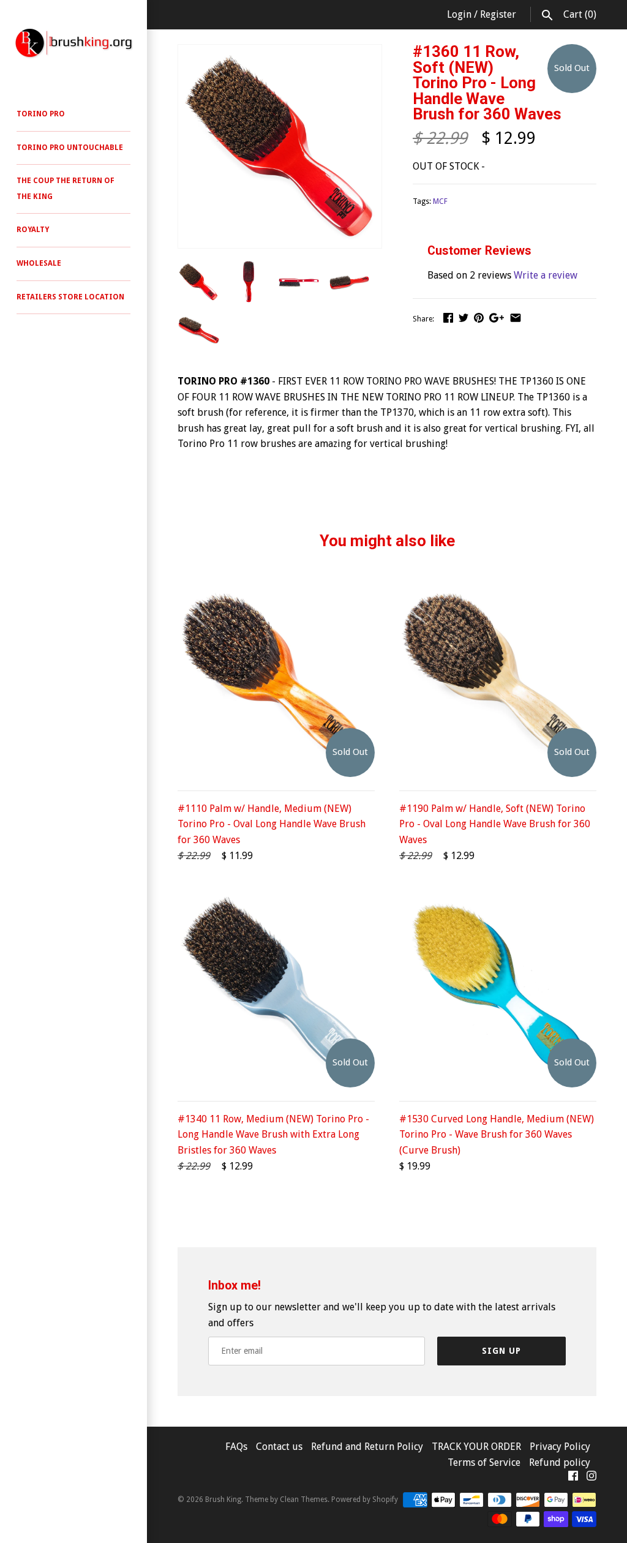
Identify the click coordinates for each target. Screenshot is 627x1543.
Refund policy (559, 1462)
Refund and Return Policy (367, 1446)
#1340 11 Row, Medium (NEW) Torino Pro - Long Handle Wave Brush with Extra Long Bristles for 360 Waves (273, 1134)
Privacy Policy (560, 1446)
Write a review (545, 275)
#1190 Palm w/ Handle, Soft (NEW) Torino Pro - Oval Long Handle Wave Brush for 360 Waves (494, 824)
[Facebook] (573, 1478)
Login (459, 14)
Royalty (33, 229)
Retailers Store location (70, 297)
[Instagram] (591, 1478)
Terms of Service (484, 1462)
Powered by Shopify (364, 1499)
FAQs (236, 1446)
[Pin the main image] (479, 317)
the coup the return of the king (66, 188)
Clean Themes (304, 1499)
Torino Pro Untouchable (70, 147)
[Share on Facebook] (448, 317)
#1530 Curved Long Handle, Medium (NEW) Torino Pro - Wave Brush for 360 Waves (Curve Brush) (496, 1134)
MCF (440, 201)
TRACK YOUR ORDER (478, 1446)
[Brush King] (73, 43)
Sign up (501, 1351)
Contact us (280, 1446)
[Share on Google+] (496, 317)
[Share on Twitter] (463, 317)
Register (498, 14)
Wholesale (39, 263)
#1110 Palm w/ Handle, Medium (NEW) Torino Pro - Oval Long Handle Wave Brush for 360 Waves (272, 824)
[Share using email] (515, 317)
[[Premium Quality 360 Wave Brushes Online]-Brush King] (279, 52)
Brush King (223, 1499)
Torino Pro (41, 114)
